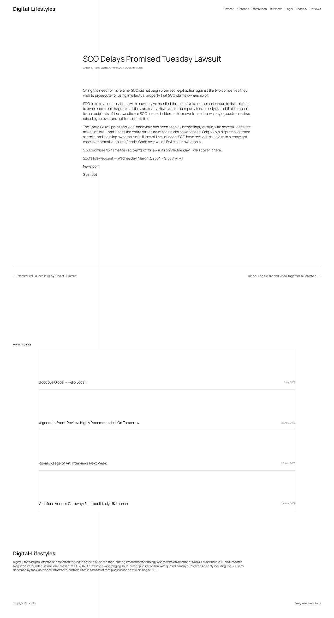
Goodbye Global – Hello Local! (62, 382)
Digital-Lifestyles (34, 8)
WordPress (315, 603)
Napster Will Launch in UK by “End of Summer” (47, 276)
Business (131, 67)
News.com (91, 166)
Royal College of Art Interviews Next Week (73, 463)
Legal (140, 67)
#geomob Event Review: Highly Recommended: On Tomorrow (89, 423)
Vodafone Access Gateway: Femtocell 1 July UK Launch (83, 503)
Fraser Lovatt (100, 67)
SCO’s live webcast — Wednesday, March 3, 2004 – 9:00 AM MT (133, 158)
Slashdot (90, 174)
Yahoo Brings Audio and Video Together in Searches (282, 276)
